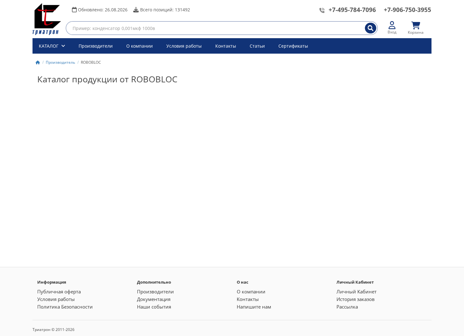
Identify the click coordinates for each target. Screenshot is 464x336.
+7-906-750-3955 (407, 10)
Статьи (257, 46)
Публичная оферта (59, 291)
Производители (96, 46)
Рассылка (347, 307)
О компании (139, 46)
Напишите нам (254, 307)
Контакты (225, 46)
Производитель (60, 62)
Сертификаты (293, 46)
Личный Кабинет (356, 291)
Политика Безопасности (65, 307)
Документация (153, 299)
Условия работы (184, 46)
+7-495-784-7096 (352, 10)
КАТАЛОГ (49, 46)
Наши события (154, 307)
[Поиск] (370, 28)
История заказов (355, 299)
